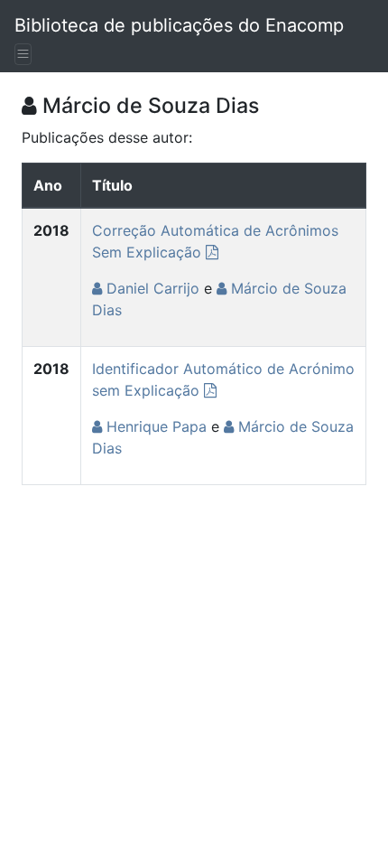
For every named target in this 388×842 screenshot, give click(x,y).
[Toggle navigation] (23, 54)
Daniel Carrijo (150, 288)
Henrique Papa (154, 426)
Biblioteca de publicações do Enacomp (179, 25)
